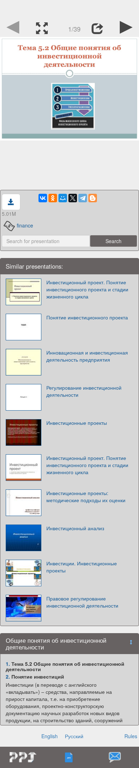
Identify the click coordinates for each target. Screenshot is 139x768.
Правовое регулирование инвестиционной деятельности (82, 602)
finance (25, 225)
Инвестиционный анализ (75, 528)
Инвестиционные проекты (76, 422)
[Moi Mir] (62, 198)
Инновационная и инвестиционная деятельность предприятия (87, 356)
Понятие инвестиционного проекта (87, 317)
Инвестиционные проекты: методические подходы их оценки (85, 496)
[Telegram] (82, 198)
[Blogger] (92, 198)
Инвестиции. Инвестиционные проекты (81, 567)
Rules (130, 736)
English (49, 736)
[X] (72, 198)
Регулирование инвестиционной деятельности (84, 391)
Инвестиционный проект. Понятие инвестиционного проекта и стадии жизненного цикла (87, 289)
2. (8, 676)
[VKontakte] (42, 198)
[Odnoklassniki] (52, 198)
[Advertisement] (69, 9)
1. (8, 663)
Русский (74, 736)
